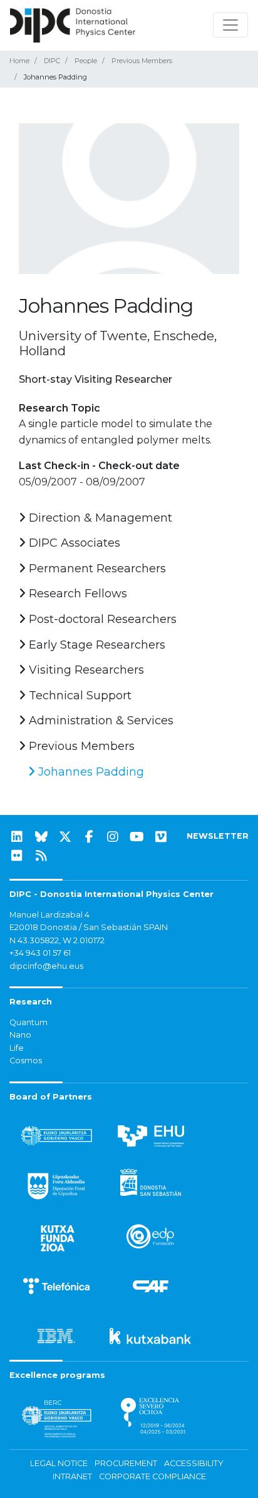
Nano (20, 1035)
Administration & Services (99, 720)
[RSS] (41, 855)
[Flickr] (17, 855)
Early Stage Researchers (95, 645)
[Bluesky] (41, 836)
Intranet (72, 1476)
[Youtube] (137, 836)
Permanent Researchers (96, 568)
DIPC (52, 60)
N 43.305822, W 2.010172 (57, 940)
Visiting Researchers (85, 670)
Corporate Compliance (152, 1476)
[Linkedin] (17, 836)
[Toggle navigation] (230, 25)
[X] (65, 836)
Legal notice (59, 1463)
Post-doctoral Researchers (101, 619)
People (86, 60)
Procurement (126, 1463)
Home (19, 60)
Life (16, 1048)
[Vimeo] (161, 836)
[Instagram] (112, 836)
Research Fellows (76, 593)
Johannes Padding (89, 772)
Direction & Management (99, 518)
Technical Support (79, 695)
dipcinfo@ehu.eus (46, 966)
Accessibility (194, 1463)
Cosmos (25, 1060)
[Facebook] (89, 836)
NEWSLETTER (218, 836)
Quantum (28, 1022)
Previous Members (141, 60)
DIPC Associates (73, 543)
